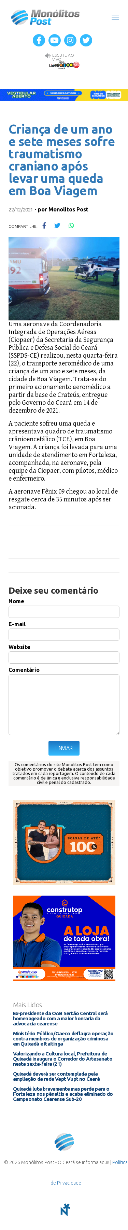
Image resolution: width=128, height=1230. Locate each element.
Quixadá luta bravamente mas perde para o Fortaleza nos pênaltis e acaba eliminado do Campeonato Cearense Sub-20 (63, 1094)
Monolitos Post (68, 209)
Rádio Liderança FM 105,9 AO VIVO (64, 65)
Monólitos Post (45, 17)
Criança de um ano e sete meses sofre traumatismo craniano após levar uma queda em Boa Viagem (62, 159)
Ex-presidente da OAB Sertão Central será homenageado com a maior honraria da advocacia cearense (60, 1018)
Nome (16, 601)
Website (19, 647)
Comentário (24, 670)
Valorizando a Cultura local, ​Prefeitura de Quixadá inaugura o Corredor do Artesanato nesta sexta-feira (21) (62, 1059)
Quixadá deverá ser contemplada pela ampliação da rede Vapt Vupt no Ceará (56, 1076)
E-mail (17, 624)
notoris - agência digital (64, 1209)
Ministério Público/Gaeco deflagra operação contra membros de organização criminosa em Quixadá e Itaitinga (63, 1039)
